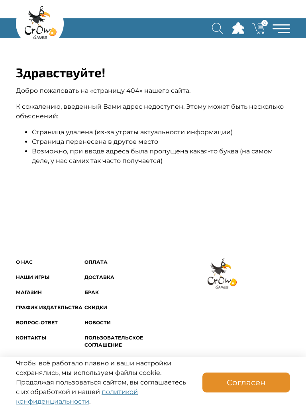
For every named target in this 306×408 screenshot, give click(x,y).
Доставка (99, 277)
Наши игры (32, 277)
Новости (97, 323)
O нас (24, 262)
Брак (91, 292)
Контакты (31, 338)
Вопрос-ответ (37, 323)
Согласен (246, 382)
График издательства (49, 307)
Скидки (95, 307)
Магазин (29, 292)
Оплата (96, 262)
